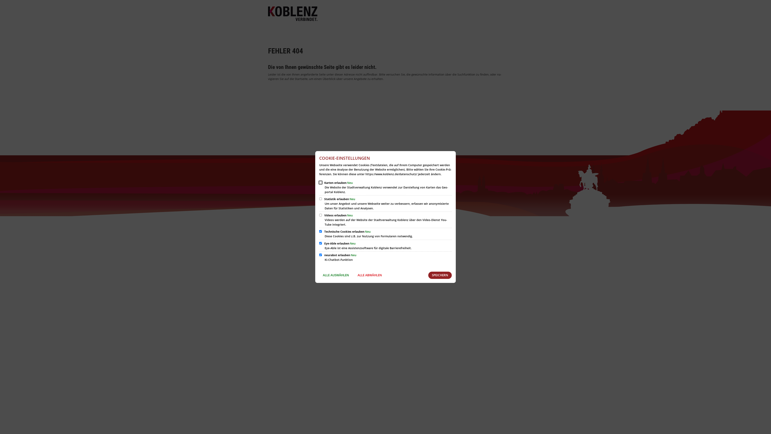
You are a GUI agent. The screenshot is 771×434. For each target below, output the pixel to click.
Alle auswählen (336, 275)
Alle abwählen (370, 275)
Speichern (440, 275)
